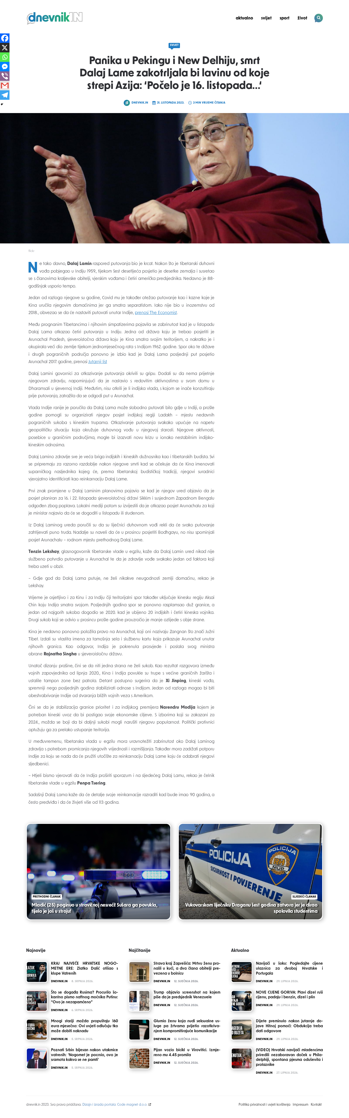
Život (302, 18)
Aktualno (244, 18)
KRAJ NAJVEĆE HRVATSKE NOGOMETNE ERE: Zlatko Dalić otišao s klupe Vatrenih (84, 969)
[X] (4, 47)
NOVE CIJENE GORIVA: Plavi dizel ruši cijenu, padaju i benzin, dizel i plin (289, 995)
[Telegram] (4, 95)
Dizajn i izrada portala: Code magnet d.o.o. (114, 1105)
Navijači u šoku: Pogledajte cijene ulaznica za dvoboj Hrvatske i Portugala (289, 969)
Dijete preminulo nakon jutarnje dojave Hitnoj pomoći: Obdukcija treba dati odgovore (289, 1026)
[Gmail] (4, 85)
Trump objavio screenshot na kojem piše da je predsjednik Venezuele (187, 995)
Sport (284, 18)
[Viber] (4, 76)
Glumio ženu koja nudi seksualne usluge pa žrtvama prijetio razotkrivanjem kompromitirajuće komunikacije (187, 1026)
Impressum (300, 1105)
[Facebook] (4, 38)
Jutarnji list (97, 362)
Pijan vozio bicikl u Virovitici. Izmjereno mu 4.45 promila (187, 1052)
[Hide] (2, 104)
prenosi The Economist (156, 313)
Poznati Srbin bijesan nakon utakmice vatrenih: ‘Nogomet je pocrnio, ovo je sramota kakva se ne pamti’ (84, 1055)
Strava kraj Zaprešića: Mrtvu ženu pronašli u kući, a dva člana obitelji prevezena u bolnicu (187, 969)
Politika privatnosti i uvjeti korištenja (264, 1105)
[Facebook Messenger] (4, 66)
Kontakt (316, 1105)
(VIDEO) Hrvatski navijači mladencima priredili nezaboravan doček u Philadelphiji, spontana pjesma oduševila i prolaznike (289, 1057)
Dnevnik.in (140, 102)
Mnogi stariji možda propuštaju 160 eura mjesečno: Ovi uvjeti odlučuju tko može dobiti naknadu (84, 1026)
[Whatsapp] (4, 57)
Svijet (266, 18)
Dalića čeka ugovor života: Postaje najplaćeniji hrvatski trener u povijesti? (290, 34)
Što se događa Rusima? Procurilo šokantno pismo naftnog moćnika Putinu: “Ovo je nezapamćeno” (84, 997)
